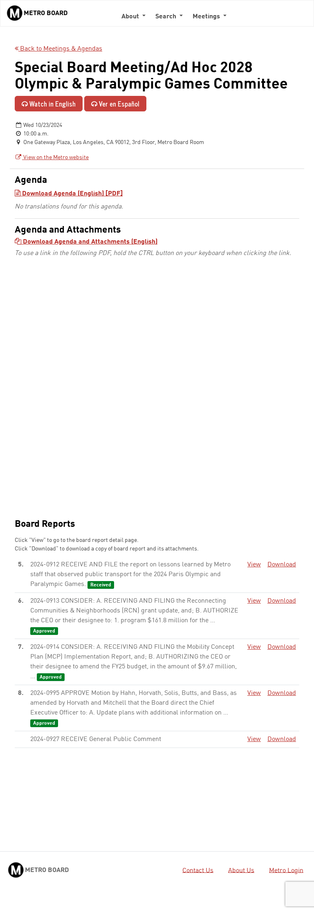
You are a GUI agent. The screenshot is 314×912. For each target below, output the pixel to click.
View (254, 564)
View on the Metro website (55, 157)
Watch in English (52, 103)
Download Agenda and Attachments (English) (89, 242)
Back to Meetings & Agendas (60, 49)
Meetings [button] (207, 16)
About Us (241, 870)
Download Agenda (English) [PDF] (71, 194)
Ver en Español (118, 103)
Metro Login (286, 870)
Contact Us (197, 870)
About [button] (131, 16)
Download (281, 564)
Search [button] (166, 16)
